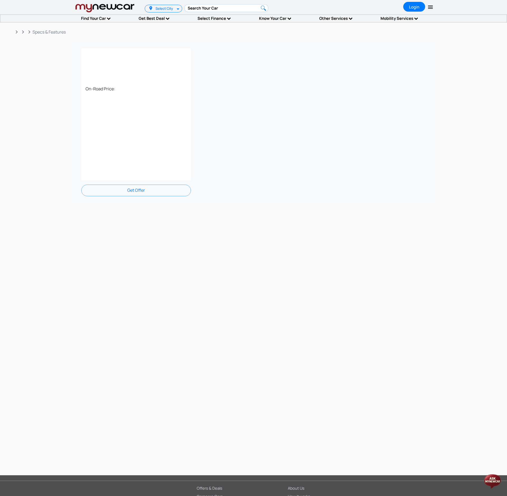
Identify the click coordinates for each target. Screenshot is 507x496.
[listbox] (178, 8)
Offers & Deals (209, 488)
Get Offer (136, 190)
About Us (296, 488)
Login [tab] (414, 7)
